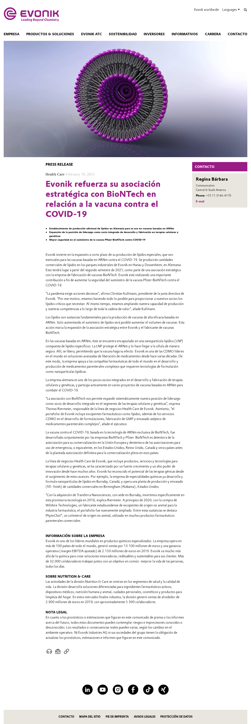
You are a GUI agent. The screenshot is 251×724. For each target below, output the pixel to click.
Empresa (11, 34)
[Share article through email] (58, 651)
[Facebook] (133, 690)
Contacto (237, 34)
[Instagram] (118, 690)
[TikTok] (148, 690)
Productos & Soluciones (50, 34)
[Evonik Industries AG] (31, 14)
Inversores (154, 34)
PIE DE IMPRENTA (117, 716)
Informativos (185, 34)
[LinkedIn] (87, 690)
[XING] (163, 690)
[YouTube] (103, 690)
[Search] (245, 10)
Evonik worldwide (206, 10)
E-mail (200, 201)
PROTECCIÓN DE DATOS (176, 716)
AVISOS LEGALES (144, 716)
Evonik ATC (91, 34)
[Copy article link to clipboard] (66, 651)
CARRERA (213, 34)
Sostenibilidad (123, 34)
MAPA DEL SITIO (89, 716)
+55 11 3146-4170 (218, 195)
